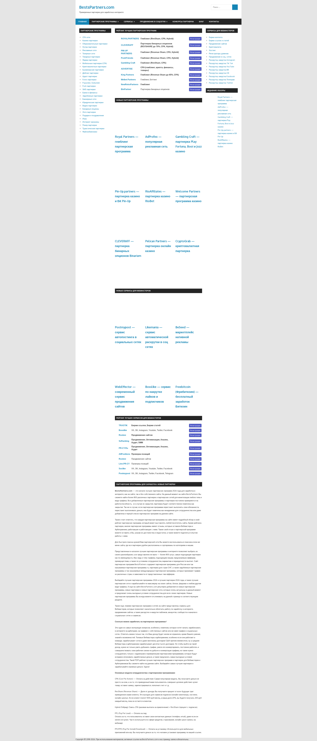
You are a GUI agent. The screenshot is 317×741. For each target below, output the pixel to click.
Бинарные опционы (90, 109)
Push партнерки (89, 86)
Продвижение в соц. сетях (220, 57)
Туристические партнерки (93, 128)
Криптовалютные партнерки (94, 66)
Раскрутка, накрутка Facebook (222, 76)
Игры (84, 119)
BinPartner (126, 89)
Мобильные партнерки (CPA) (94, 63)
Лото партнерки (89, 112)
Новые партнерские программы (132, 100)
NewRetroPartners (129, 84)
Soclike (122, 469)
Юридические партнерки (92, 102)
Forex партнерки (89, 79)
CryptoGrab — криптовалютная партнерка (187, 246)
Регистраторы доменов (218, 53)
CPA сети (86, 37)
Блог (201, 21)
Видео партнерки (89, 105)
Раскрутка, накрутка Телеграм (222, 79)
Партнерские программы (104, 21)
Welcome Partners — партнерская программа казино (188, 196)
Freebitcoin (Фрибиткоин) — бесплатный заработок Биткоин (186, 396)
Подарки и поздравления (93, 115)
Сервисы (128, 21)
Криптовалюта (215, 47)
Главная (82, 21)
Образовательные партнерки (94, 44)
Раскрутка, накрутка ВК (219, 70)
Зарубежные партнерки (92, 96)
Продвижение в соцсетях (153, 21)
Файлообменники (89, 132)
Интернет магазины (90, 122)
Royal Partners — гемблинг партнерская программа (227, 100)
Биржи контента (215, 37)
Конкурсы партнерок (183, 21)
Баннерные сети (89, 99)
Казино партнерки (90, 40)
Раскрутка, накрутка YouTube (221, 66)
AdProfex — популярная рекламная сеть (156, 141)
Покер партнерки (89, 125)
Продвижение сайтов (218, 44)
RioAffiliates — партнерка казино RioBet (157, 196)
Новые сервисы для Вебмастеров (133, 291)
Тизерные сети (88, 53)
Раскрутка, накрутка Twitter (221, 83)
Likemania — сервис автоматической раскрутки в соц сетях (156, 337)
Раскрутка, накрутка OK (219, 73)
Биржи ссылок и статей (219, 40)
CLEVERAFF (127, 45)
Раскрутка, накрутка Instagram (222, 60)
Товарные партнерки (91, 57)
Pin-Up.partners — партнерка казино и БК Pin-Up (127, 196)
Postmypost (124, 473)
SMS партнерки (88, 89)
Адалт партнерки (89, 76)
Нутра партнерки (89, 47)
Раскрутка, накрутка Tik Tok (221, 63)
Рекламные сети (89, 50)
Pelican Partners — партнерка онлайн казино (158, 246)
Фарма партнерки (89, 60)
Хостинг (212, 50)
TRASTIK (123, 425)
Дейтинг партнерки (90, 73)
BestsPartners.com (96, 7)
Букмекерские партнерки (93, 70)
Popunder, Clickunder (91, 83)
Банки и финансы (89, 92)
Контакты (214, 21)
